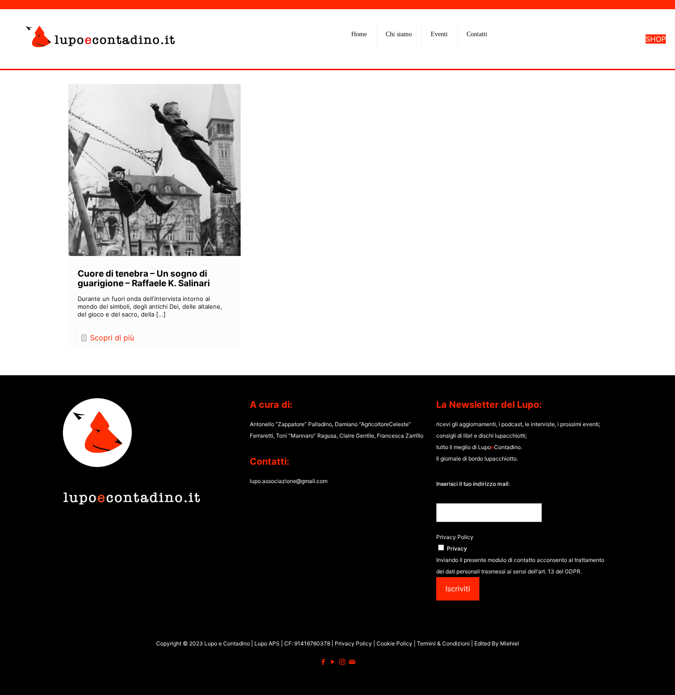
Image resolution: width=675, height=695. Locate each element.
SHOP (656, 39)
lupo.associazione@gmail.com (288, 481)
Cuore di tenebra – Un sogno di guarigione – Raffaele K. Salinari (144, 278)
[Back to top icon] (631, 676)
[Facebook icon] (323, 661)
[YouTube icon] (332, 661)
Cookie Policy (395, 643)
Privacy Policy (454, 537)
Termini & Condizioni (443, 643)
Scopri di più (112, 337)
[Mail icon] (352, 661)
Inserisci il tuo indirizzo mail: (473, 483)
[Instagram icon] (342, 661)
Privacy (457, 548)
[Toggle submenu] (399, 57)
